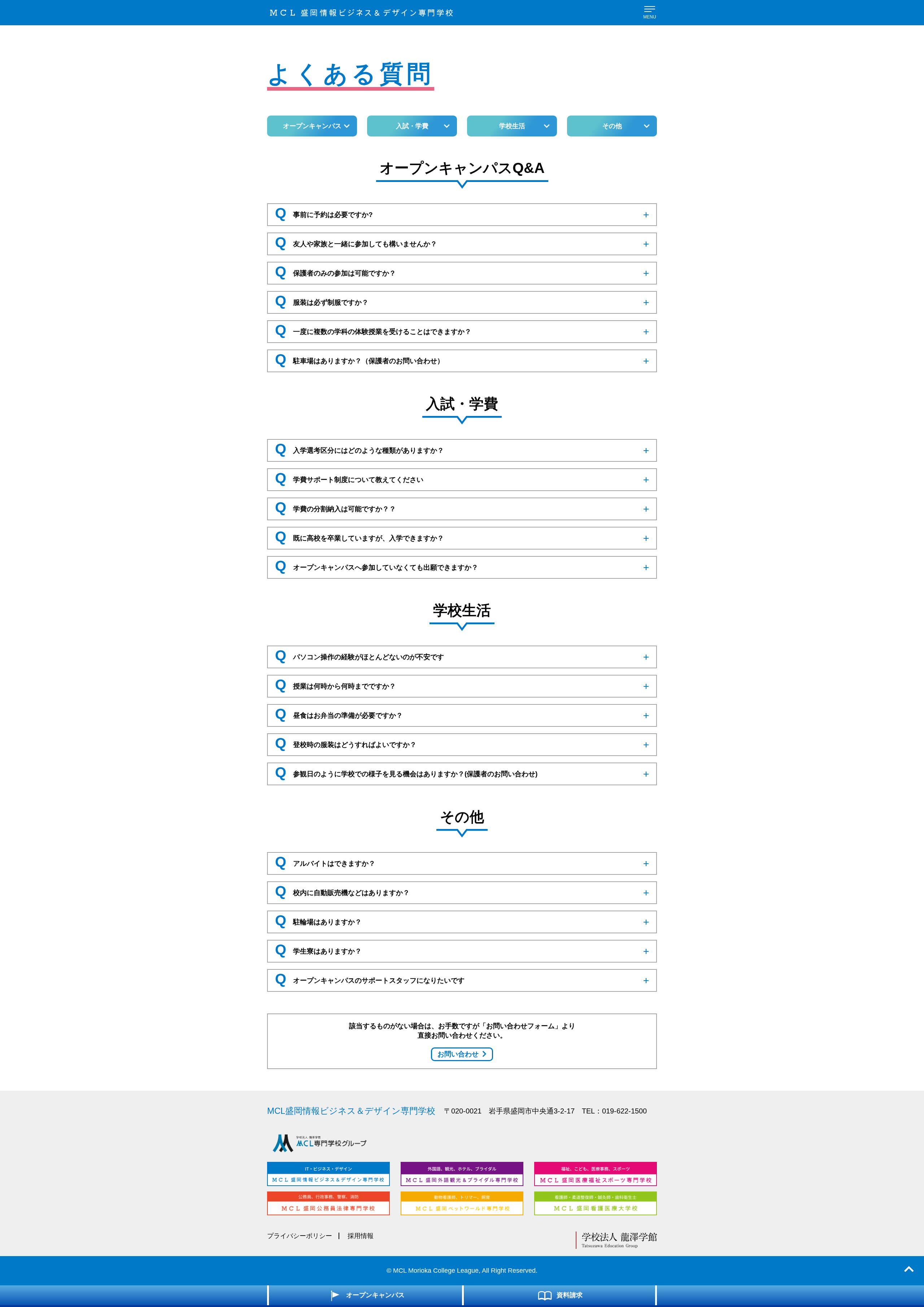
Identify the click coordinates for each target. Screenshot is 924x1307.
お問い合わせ (458, 1054)
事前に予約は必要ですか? (324, 213)
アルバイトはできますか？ (325, 862)
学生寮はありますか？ (318, 950)
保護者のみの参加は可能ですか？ (335, 271)
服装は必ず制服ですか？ (322, 301)
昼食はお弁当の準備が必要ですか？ (339, 714)
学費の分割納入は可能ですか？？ (335, 507)
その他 (612, 126)
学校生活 (512, 126)
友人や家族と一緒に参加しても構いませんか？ (356, 242)
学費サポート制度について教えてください (349, 478)
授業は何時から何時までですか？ (335, 684)
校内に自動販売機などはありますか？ (342, 891)
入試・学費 (412, 126)
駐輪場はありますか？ (318, 920)
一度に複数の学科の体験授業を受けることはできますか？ (373, 330)
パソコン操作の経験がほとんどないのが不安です (359, 655)
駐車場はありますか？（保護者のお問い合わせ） (359, 359)
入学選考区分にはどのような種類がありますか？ (359, 449)
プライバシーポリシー (299, 1235)
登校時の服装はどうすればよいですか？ (346, 743)
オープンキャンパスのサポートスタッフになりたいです (370, 979)
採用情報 (361, 1235)
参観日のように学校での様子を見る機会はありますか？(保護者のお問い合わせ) (406, 772)
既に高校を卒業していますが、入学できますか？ (359, 536)
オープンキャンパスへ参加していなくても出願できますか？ (376, 566)
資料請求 (570, 1295)
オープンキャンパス (312, 126)
